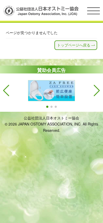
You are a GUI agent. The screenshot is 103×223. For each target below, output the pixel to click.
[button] (47, 107)
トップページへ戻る (73, 45)
